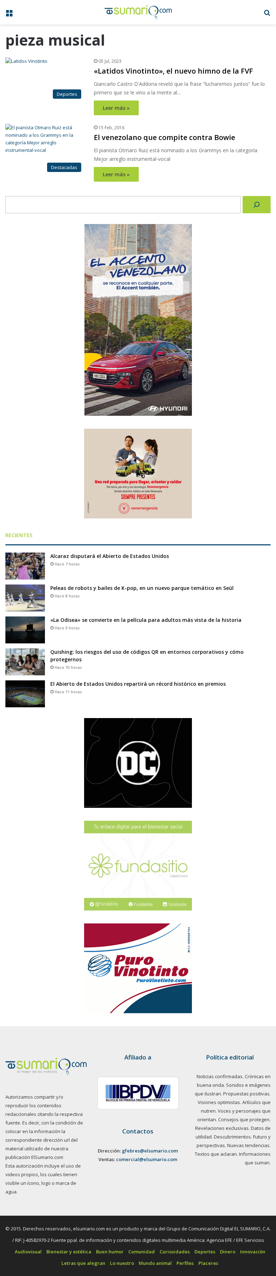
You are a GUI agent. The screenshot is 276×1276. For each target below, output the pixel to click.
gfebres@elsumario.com (150, 1150)
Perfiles (185, 1263)
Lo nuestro (122, 1263)
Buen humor (110, 1251)
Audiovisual (28, 1251)
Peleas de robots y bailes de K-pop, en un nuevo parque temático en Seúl (142, 588)
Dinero (227, 1251)
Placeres (208, 1263)
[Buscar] (257, 204)
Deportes (204, 1251)
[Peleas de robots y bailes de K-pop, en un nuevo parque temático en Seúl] (25, 598)
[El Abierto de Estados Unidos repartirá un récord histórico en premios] (25, 693)
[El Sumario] (138, 12)
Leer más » (116, 107)
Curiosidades (175, 1251)
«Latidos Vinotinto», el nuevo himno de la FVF (173, 71)
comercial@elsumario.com (146, 1159)
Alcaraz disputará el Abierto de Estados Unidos (109, 556)
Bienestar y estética (68, 1251)
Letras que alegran (83, 1263)
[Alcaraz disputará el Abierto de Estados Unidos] (25, 566)
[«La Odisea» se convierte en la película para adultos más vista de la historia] (25, 629)
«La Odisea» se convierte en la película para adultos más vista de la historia (146, 619)
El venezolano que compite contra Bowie (164, 137)
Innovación (252, 1251)
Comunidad (141, 1251)
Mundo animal (155, 1263)
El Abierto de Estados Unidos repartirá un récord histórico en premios (138, 683)
